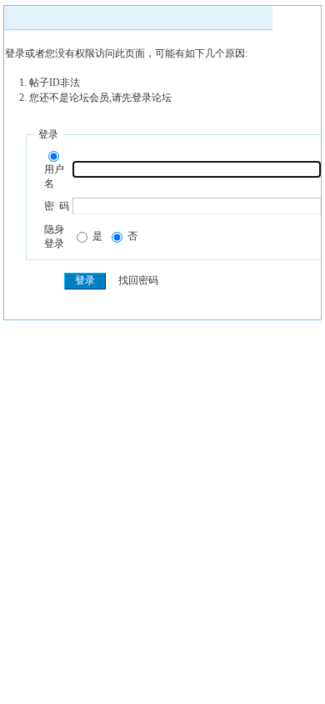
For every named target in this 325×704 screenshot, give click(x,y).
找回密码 (138, 280)
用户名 (54, 176)
